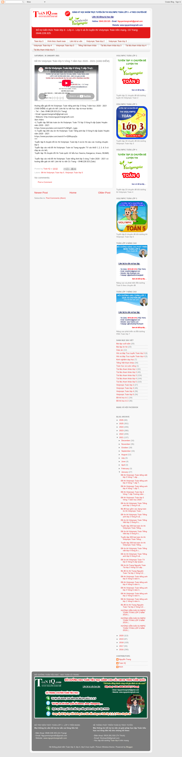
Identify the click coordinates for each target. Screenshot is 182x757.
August (124, 455)
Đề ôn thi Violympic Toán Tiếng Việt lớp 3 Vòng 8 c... (134, 532)
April (123, 465)
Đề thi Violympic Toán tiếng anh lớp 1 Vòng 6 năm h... (134, 600)
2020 (121, 636)
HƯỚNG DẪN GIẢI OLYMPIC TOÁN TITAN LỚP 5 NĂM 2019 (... (133, 628)
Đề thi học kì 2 (122, 401)
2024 (121, 427)
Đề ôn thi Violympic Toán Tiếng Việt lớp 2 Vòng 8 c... (134, 521)
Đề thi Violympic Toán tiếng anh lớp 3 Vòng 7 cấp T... (134, 482)
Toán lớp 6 (115, 740)
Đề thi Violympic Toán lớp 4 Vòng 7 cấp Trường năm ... (133, 493)
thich (121, 667)
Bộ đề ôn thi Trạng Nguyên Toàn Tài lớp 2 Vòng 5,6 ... (133, 606)
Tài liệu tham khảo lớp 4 (136, 45)
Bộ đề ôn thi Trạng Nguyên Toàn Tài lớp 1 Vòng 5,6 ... (133, 572)
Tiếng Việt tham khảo (87, 45)
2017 (121, 646)
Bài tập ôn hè (122, 347)
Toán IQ (122, 663)
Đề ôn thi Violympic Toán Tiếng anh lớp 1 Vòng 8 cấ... (134, 504)
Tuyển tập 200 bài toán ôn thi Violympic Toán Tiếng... (133, 527)
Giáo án (119, 350)
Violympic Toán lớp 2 (95, 41)
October (125, 448)
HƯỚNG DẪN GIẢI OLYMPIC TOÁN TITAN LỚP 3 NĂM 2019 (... (133, 620)
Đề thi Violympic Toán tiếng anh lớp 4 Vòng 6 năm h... (134, 583)
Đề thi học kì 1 (122, 398)
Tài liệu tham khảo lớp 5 (44, 50)
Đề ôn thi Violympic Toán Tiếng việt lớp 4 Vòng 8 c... (134, 549)
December (126, 441)
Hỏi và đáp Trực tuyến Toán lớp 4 (130, 356)
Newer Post (41, 192)
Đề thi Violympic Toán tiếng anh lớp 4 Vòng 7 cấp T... (134, 487)
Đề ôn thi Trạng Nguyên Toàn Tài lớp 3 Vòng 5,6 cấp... (133, 566)
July (123, 458)
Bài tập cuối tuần (123, 344)
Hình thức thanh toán (56, 41)
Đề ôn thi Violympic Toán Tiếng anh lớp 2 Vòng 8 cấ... (134, 516)
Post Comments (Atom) (56, 198)
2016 (121, 650)
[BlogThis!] (67, 169)
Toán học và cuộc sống (126, 366)
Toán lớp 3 (38, 41)
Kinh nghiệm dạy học (125, 360)
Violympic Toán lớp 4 (43, 45)
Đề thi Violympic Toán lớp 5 (52, 173)
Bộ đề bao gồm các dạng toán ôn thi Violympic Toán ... (133, 510)
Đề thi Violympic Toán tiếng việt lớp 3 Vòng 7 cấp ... (134, 476)
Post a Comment (45, 182)
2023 (121, 431)
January (125, 472)
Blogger (129, 747)
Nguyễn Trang (125, 659)
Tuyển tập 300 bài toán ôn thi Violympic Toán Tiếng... (133, 538)
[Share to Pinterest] (75, 169)
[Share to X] (70, 169)
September (126, 451)
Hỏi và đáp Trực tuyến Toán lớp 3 (130, 353)
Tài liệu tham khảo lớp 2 (126, 372)
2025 (121, 424)
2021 (121, 437)
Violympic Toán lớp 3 (118, 41)
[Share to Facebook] (72, 169)
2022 (121, 434)
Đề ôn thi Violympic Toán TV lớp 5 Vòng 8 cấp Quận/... (133, 561)
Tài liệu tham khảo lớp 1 (126, 369)
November (126, 444)
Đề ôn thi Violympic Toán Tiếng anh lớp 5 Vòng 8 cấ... (134, 555)
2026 (121, 420)
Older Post (104, 192)
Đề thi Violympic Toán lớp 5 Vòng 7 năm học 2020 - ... (133, 499)
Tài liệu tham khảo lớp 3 (111, 45)
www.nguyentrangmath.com (55, 738)
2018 (121, 643)
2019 (121, 639)
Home (73, 192)
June (123, 462)
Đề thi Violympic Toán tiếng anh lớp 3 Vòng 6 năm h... (134, 589)
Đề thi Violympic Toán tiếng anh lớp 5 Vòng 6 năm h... (134, 578)
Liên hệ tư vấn (76, 41)
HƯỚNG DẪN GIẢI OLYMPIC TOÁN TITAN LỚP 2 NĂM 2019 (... (133, 612)
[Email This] (65, 169)
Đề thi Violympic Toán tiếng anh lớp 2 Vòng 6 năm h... (134, 595)
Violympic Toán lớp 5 (65, 45)
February (125, 469)
